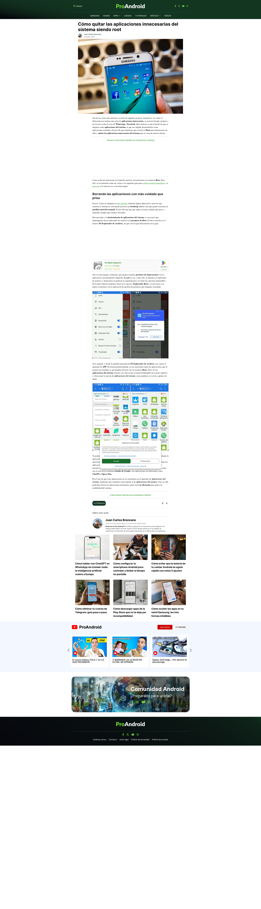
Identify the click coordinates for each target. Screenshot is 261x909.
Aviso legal (143, 466)
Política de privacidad (133, 466)
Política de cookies (120, 466)
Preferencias (145, 461)
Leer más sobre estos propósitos (127, 456)
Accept (116, 461)
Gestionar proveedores (110, 456)
